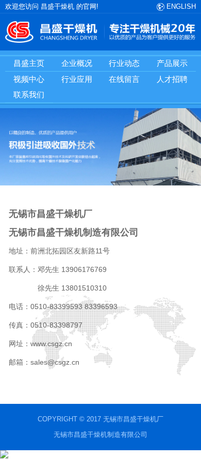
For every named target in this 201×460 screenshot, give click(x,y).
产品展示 (172, 63)
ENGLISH (180, 6)
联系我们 (28, 94)
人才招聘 (172, 79)
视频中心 (28, 79)
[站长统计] (4, 456)
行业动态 (124, 63)
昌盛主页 (28, 63)
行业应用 (76, 79)
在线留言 (124, 79)
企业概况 (76, 63)
